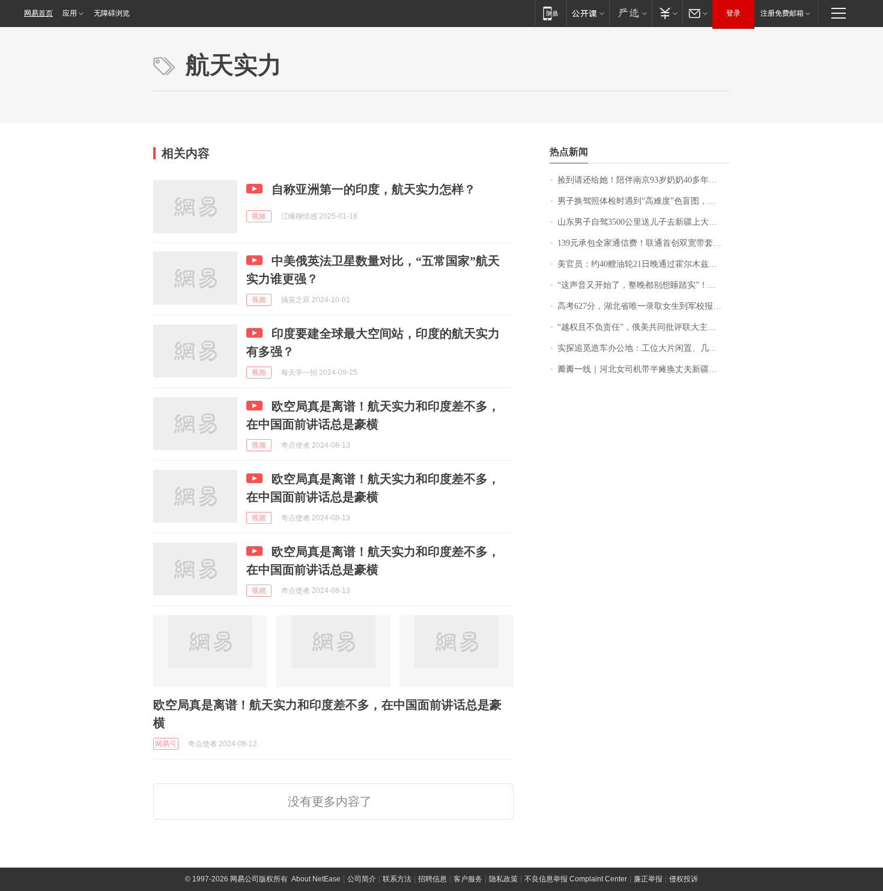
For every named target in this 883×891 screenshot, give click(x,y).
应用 (69, 13)
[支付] (667, 13)
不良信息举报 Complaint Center (575, 879)
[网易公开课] (587, 13)
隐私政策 (503, 879)
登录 (733, 13)
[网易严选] (630, 13)
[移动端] (550, 13)
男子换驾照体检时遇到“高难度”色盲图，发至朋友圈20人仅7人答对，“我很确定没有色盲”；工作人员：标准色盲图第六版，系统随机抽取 (643, 200)
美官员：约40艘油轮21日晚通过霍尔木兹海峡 (641, 264)
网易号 (166, 744)
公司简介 (361, 879)
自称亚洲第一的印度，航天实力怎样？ (374, 189)
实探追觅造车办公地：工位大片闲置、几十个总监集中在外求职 (643, 348)
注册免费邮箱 (782, 13)
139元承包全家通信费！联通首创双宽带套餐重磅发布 (643, 243)
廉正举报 (648, 879)
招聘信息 (432, 879)
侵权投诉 (683, 879)
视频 (259, 216)
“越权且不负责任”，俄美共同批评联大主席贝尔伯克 (643, 327)
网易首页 (38, 13)
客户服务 (468, 879)
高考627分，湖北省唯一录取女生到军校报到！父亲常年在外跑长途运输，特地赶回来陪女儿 (643, 306)
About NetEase (316, 879)
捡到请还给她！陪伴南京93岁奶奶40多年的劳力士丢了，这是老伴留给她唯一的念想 (643, 179)
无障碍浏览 (112, 13)
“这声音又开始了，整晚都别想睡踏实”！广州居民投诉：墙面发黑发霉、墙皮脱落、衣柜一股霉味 (643, 285)
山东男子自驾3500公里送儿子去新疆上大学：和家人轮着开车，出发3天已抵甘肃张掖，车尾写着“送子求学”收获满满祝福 (643, 222)
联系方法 (397, 879)
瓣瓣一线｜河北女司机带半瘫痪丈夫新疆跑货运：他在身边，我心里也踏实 (643, 369)
